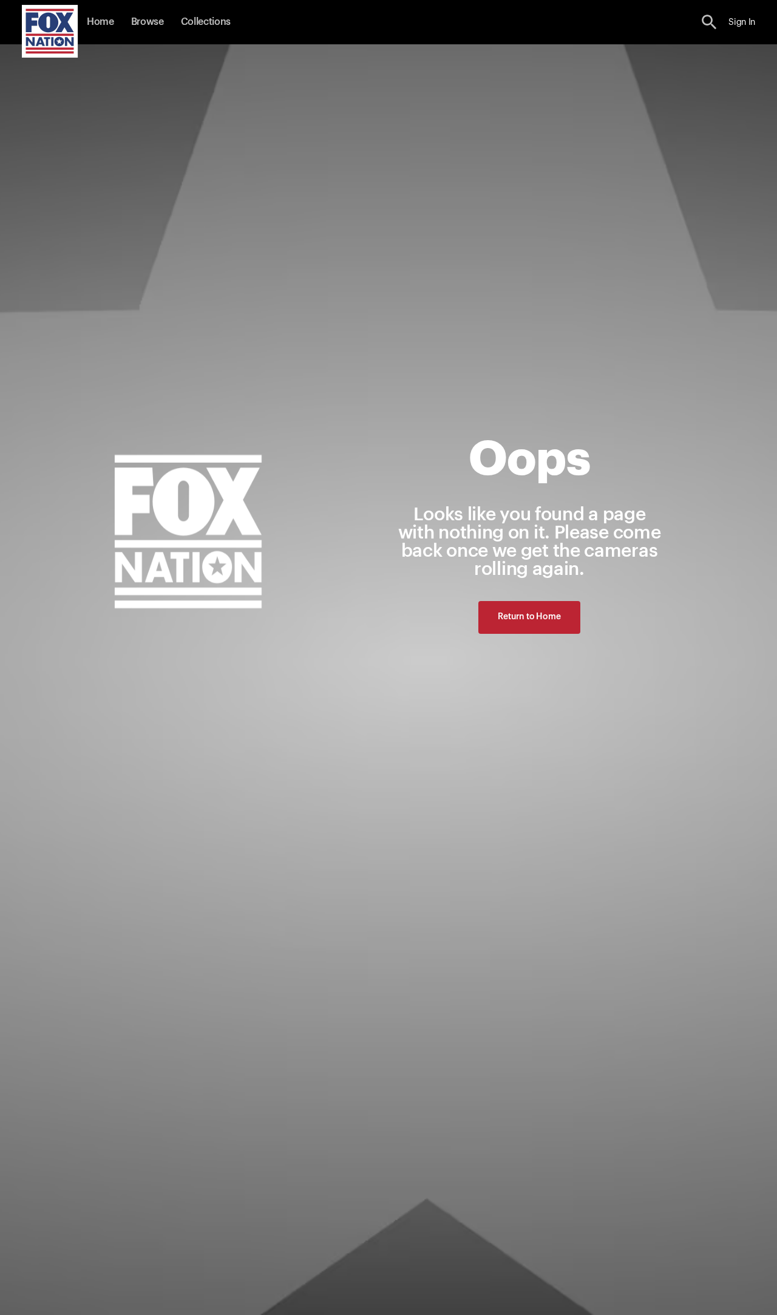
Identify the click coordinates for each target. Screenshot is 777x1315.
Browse (147, 22)
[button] (709, 22)
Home (100, 22)
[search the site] (709, 22)
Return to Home (529, 617)
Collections (206, 22)
